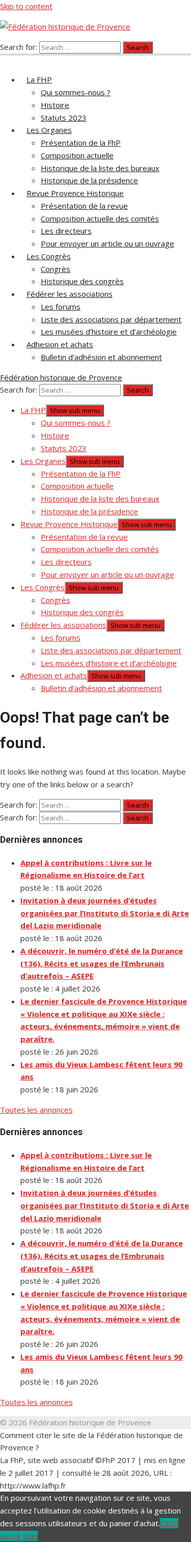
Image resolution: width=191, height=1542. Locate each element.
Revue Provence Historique (75, 193)
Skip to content (26, 6)
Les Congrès (48, 256)
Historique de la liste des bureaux (100, 168)
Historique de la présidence (89, 180)
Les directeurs (66, 231)
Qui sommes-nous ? (76, 92)
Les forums (60, 306)
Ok (165, 1523)
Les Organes (49, 130)
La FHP (39, 79)
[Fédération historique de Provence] (6, 59)
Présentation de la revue (84, 206)
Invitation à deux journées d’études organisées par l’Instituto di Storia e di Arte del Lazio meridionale (104, 913)
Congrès (55, 269)
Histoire (55, 105)
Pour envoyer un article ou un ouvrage (107, 243)
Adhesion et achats (59, 344)
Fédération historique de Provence (61, 377)
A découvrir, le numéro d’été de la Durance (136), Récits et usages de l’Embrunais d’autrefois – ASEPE (101, 963)
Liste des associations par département (111, 319)
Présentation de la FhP (81, 142)
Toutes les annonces (36, 1110)
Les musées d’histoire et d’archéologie (109, 331)
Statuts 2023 (64, 118)
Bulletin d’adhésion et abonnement (101, 357)
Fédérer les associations (69, 294)
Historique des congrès (82, 281)
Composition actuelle (77, 155)
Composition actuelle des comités (100, 218)
